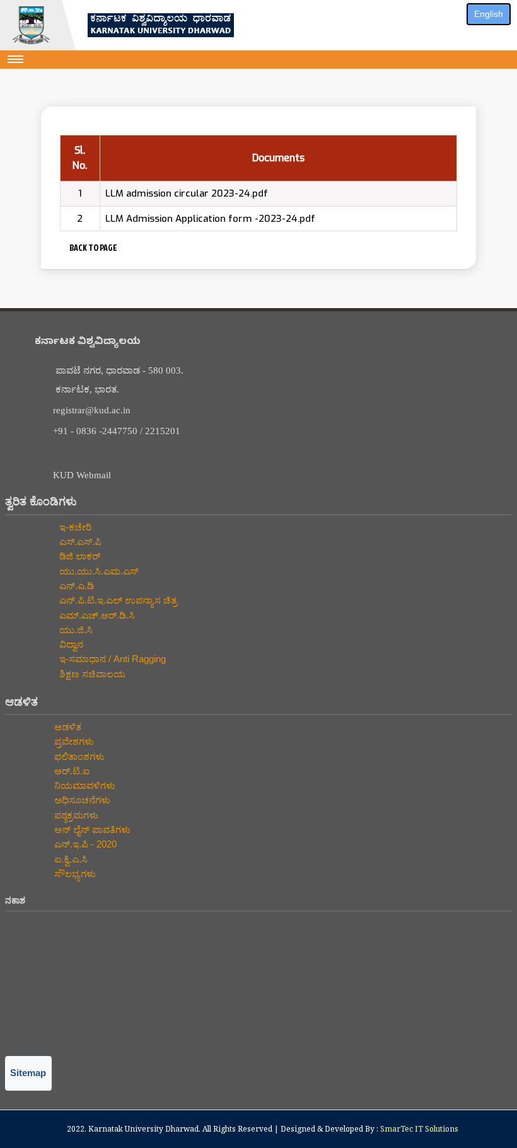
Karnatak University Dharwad (143, 1128)
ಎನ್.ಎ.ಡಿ (75, 585)
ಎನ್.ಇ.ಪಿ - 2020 (84, 844)
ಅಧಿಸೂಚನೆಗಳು (81, 800)
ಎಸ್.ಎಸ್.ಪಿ (79, 541)
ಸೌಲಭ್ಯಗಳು (74, 873)
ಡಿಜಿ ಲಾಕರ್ (78, 556)
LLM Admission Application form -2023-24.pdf (210, 218)
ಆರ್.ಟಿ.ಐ (71, 771)
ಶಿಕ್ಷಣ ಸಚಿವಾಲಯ (91, 674)
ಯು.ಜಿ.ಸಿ (75, 629)
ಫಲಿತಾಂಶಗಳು (78, 756)
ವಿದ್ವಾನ (70, 644)
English (488, 14)
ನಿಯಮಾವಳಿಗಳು (83, 785)
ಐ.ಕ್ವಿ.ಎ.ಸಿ (70, 859)
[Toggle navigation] (16, 59)
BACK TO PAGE (92, 247)
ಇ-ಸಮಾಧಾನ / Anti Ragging (111, 658)
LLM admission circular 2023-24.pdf (186, 193)
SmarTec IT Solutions (419, 1128)
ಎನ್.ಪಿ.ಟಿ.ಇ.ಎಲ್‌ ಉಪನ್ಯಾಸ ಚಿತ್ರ (117, 600)
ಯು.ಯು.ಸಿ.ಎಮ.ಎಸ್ (97, 571)
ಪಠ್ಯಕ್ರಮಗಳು (75, 815)
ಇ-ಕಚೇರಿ (74, 527)
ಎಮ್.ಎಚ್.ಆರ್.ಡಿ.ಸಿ (96, 615)
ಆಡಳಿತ (66, 726)
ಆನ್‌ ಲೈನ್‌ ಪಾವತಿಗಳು (91, 829)
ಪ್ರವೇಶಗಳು (73, 741)
